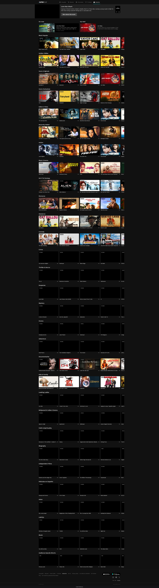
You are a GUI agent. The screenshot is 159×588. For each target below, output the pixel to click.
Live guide (63, 2)
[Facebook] (116, 577)
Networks (98, 2)
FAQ (40, 575)
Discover (72, 2)
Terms (69, 573)
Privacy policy (75, 573)
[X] (119, 577)
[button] (69, 14)
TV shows (89, 2)
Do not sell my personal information (50, 575)
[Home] (43, 2)
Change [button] (118, 580)
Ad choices (93, 573)
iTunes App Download (106, 574)
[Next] (120, 42)
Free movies (80, 2)
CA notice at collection (85, 573)
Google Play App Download (116, 574)
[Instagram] (113, 577)
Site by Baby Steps (116, 584)
